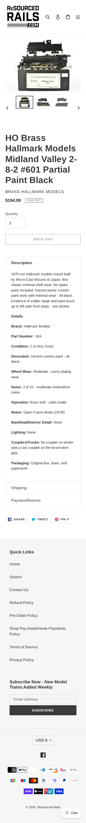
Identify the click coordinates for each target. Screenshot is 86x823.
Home (15, 564)
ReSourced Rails (49, 807)
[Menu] (78, 16)
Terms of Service (24, 647)
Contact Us (19, 590)
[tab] (43, 263)
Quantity (11, 214)
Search (16, 577)
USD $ (41, 740)
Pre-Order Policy (24, 615)
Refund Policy (21, 603)
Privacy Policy (22, 660)
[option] (24, 102)
